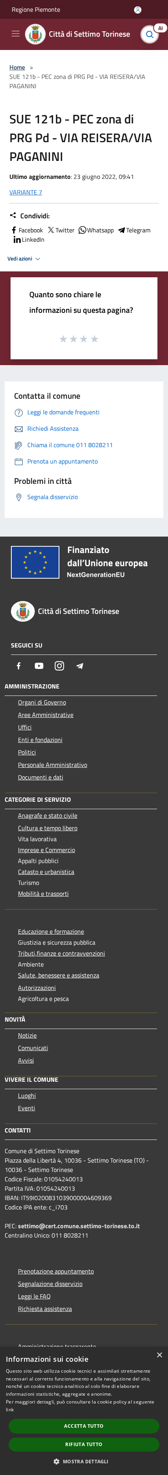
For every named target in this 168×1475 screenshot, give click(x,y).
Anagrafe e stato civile (47, 815)
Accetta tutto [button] (84, 1426)
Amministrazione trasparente (57, 1346)
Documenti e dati (40, 777)
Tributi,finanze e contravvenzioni (61, 953)
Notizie (27, 1035)
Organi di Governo (42, 702)
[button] (83, 1461)
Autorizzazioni (37, 987)
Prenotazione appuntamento (56, 1271)
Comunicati (33, 1047)
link (10, 1409)
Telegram (138, 230)
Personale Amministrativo (52, 764)
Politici (27, 752)
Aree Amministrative (45, 714)
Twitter (65, 230)
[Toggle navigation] (15, 33)
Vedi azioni (20, 258)
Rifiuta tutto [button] (83, 1444)
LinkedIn (33, 239)
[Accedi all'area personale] (137, 10)
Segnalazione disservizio (50, 1283)
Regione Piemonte (36, 9)
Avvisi (26, 1060)
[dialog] (84, 1411)
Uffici (25, 727)
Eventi (26, 1108)
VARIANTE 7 (25, 192)
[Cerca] (151, 34)
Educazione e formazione (51, 931)
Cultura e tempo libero (47, 828)
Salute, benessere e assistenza (58, 975)
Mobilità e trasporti (43, 893)
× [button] (159, 1355)
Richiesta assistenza (45, 1308)
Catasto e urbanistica (46, 871)
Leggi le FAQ (34, 1296)
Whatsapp (100, 230)
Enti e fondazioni (40, 739)
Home (17, 67)
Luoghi (27, 1095)
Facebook (31, 230)
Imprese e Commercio (46, 849)
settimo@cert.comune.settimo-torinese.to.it (79, 1226)
